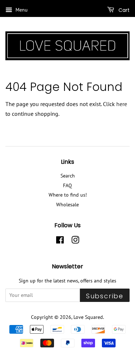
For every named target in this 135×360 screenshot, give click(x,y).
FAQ (67, 185)
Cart (123, 10)
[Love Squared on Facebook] (60, 241)
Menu (21, 9)
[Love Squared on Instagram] (75, 241)
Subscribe (104, 295)
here (121, 103)
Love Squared (88, 317)
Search (67, 175)
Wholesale (67, 204)
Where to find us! (68, 195)
